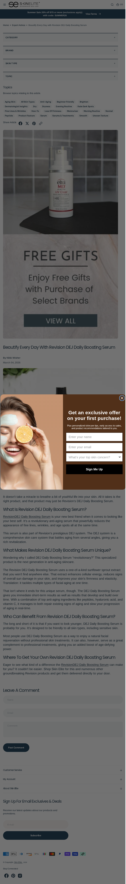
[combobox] (92, 457)
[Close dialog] (120, 398)
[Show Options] (118, 457)
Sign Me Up (93, 469)
